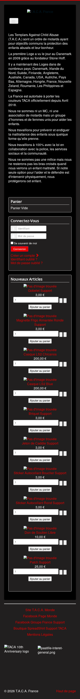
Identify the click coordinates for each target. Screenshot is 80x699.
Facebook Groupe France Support (40, 622)
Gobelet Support (40, 290)
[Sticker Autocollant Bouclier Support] (40, 468)
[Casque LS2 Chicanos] (40, 349)
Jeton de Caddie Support (40, 443)
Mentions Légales (40, 634)
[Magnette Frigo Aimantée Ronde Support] (40, 315)
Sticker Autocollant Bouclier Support (40, 473)
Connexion (19, 249)
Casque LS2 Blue (40, 383)
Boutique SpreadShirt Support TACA (40, 628)
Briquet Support (40, 413)
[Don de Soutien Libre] (40, 527)
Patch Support (40, 562)
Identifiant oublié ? (24, 259)
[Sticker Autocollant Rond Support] (40, 497)
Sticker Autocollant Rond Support (40, 502)
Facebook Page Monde (40, 616)
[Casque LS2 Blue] (40, 379)
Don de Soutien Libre (40, 532)
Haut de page (66, 691)
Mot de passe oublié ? (27, 262)
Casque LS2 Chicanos (40, 354)
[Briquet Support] (40, 408)
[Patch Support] (40, 557)
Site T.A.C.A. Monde (40, 609)
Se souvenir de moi (25, 243)
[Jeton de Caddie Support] (40, 438)
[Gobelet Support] (40, 285)
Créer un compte (23, 255)
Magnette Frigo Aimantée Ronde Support (40, 322)
